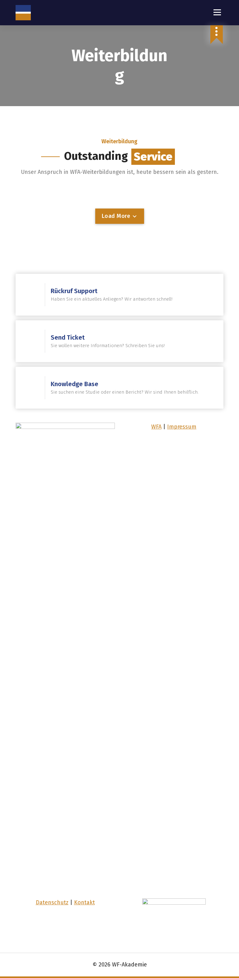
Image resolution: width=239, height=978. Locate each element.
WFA (156, 426)
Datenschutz (52, 902)
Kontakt (84, 902)
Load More (117, 216)
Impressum (181, 426)
